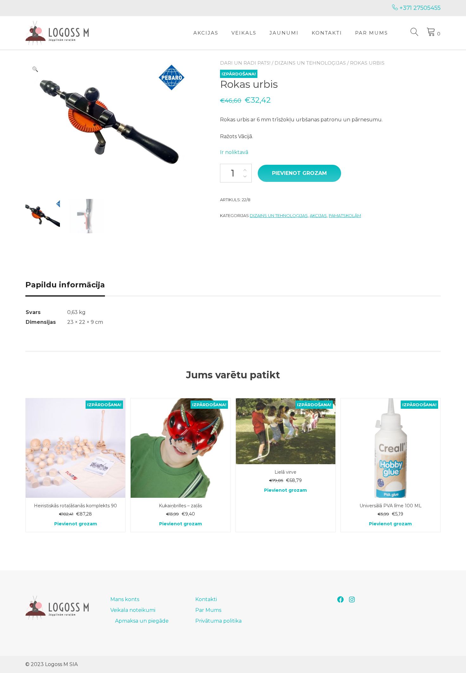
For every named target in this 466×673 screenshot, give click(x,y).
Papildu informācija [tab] (65, 284)
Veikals (243, 33)
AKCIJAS (318, 215)
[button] (35, 69)
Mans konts (124, 599)
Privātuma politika (218, 621)
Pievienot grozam (299, 173)
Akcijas (205, 33)
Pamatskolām (345, 215)
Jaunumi (284, 33)
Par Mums (371, 33)
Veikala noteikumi (132, 610)
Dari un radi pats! (245, 63)
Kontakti (327, 33)
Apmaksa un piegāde (142, 621)
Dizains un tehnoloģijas (310, 63)
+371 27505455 (419, 7)
